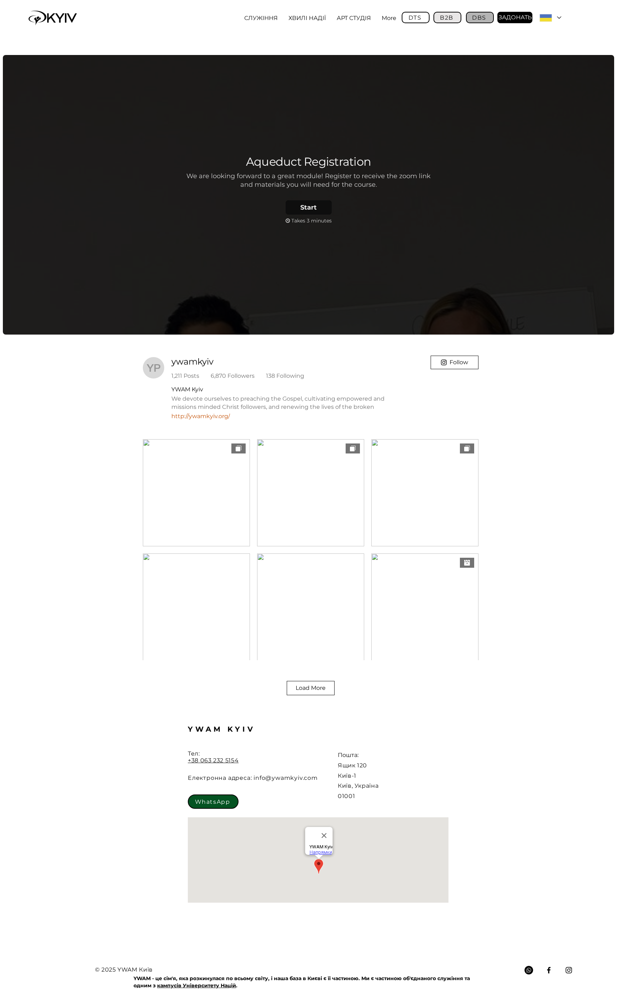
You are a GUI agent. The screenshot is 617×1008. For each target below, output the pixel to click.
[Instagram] (569, 970)
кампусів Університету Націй (196, 985)
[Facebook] (549, 970)
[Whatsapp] (529, 970)
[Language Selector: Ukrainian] (550, 17)
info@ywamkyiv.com (286, 777)
